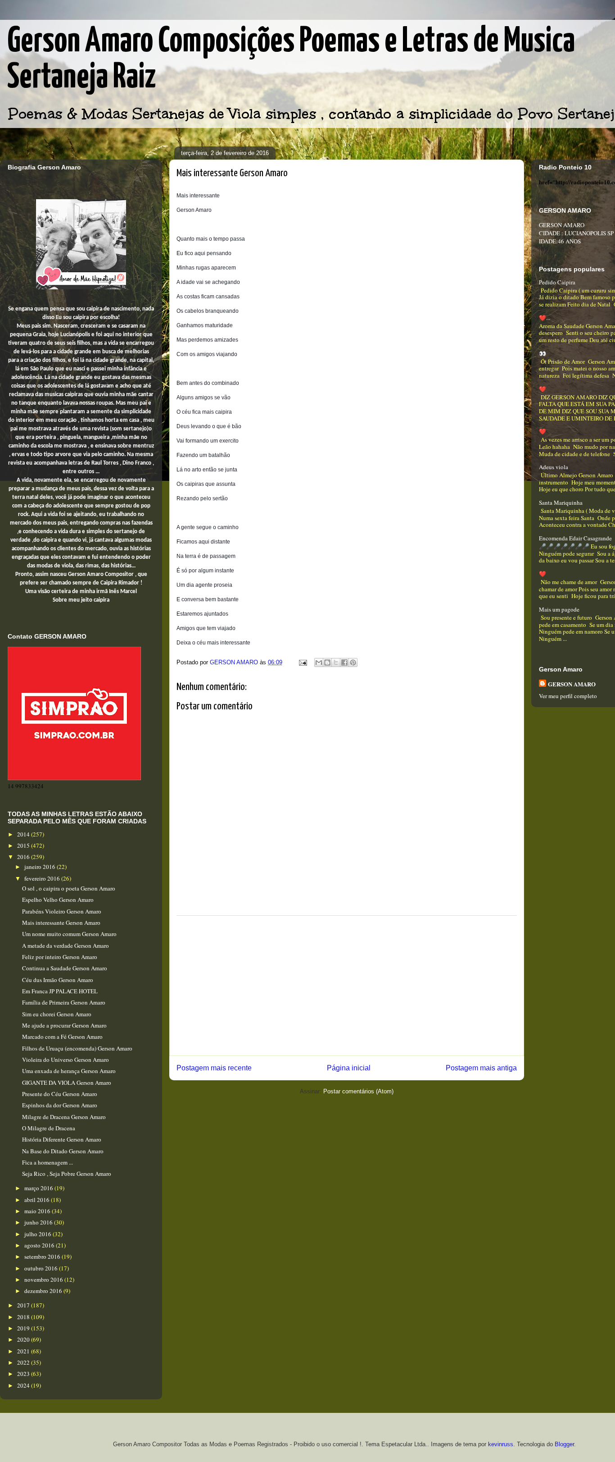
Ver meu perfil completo (568, 696)
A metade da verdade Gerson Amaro (65, 945)
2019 (24, 1328)
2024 (24, 1385)
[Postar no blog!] (327, 662)
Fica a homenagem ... (47, 1162)
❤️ (542, 389)
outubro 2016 (41, 1268)
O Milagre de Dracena (48, 1128)
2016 (24, 857)
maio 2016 (38, 1211)
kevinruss (500, 1444)
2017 (24, 1305)
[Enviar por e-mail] (318, 662)
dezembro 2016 (43, 1291)
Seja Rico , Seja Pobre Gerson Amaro (66, 1174)
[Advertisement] (346, 986)
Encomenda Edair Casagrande (575, 538)
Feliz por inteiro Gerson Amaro (59, 957)
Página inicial (349, 1068)
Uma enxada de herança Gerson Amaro (69, 1071)
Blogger (564, 1444)
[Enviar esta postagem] (302, 662)
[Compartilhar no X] (335, 662)
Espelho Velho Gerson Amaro (58, 899)
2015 (24, 845)
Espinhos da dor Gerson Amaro (59, 1105)
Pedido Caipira (557, 282)
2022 (24, 1362)
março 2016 (39, 1188)
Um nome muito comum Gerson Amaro (69, 934)
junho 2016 (39, 1222)
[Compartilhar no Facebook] (344, 662)
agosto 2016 (40, 1245)
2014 (24, 834)
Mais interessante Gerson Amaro (61, 922)
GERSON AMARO (572, 684)
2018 (24, 1317)
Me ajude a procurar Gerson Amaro (64, 1025)
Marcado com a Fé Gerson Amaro (62, 1037)
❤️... (544, 318)
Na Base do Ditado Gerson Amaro (63, 1151)
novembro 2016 (44, 1279)
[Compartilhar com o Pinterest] (352, 662)
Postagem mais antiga (481, 1068)
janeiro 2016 (40, 867)
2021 (24, 1351)
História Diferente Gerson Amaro (61, 1139)
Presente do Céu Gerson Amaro (59, 1094)
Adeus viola (553, 467)
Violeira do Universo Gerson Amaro (65, 1059)
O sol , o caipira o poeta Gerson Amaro (68, 888)
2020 (24, 1339)
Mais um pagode (559, 609)
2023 (24, 1374)
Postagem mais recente (214, 1068)
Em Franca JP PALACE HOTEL (60, 991)
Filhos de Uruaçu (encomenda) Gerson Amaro (77, 1048)
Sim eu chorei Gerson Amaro (56, 1014)
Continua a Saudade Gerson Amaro (64, 968)
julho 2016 (38, 1234)
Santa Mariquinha (561, 502)
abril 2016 (37, 1200)
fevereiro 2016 (42, 878)
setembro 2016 (43, 1256)
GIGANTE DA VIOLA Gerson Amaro (66, 1082)
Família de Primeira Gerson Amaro (63, 1002)
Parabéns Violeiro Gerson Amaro (61, 911)
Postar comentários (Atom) (358, 1091)
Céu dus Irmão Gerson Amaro (57, 980)
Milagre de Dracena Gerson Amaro (64, 1117)
